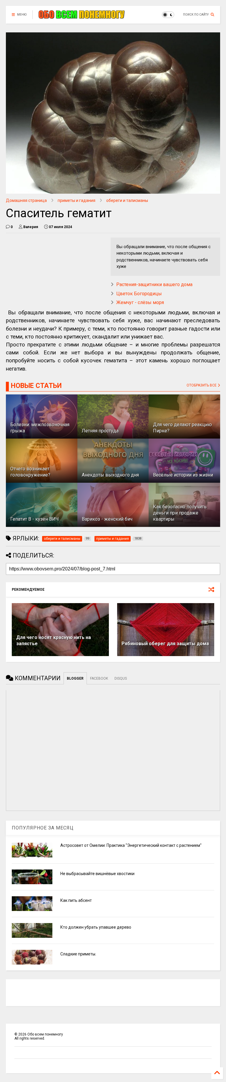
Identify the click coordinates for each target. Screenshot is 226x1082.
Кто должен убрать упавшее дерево (95, 927)
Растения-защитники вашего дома (154, 284)
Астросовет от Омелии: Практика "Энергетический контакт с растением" (131, 845)
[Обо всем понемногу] (82, 16)
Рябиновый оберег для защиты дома (165, 643)
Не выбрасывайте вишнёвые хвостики (97, 873)
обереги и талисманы (127, 200)
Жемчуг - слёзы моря (140, 302)
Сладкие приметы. (78, 954)
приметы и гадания (76, 200)
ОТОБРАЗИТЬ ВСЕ (202, 385)
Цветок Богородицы (139, 293)
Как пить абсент (76, 900)
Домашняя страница (26, 200)
